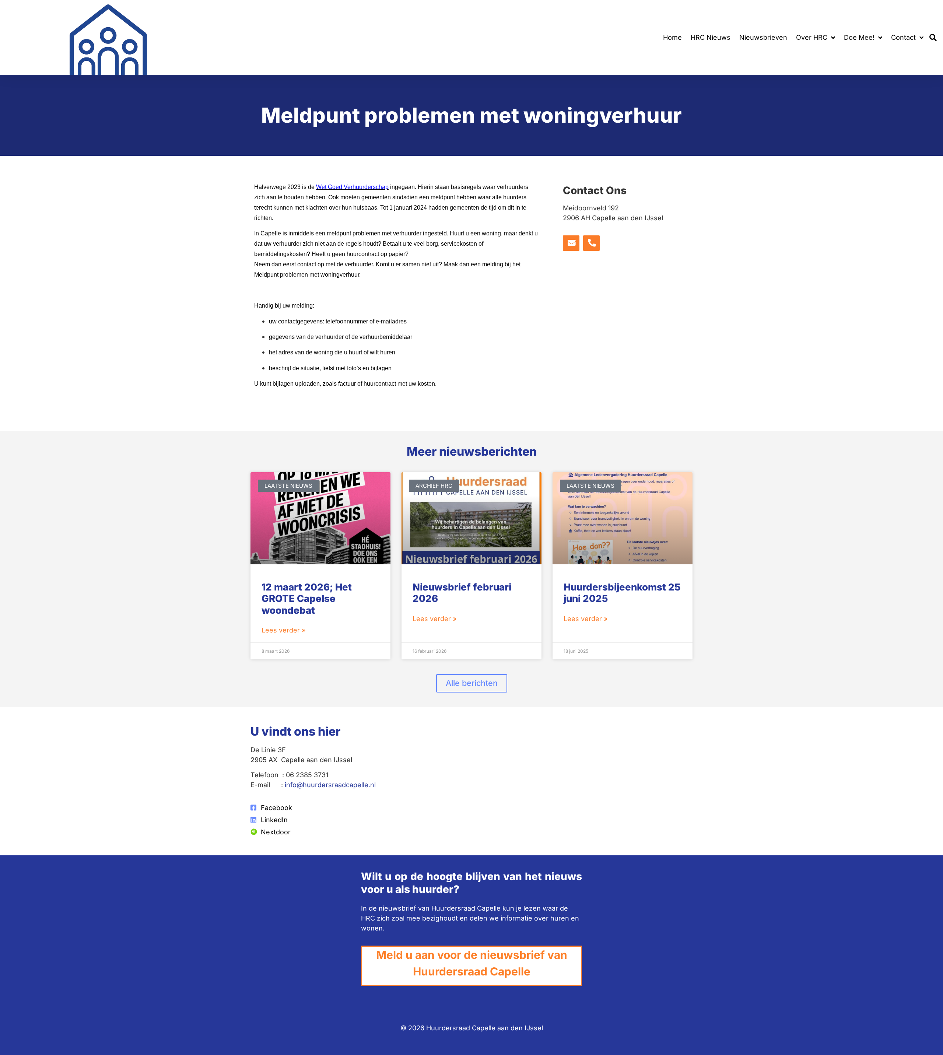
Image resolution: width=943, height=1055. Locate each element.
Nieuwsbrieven (763, 37)
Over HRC (811, 37)
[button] (933, 37)
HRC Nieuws (710, 37)
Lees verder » (283, 630)
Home (672, 37)
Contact (903, 37)
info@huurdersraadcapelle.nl (330, 785)
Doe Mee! (859, 37)
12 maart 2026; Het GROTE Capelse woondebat (307, 598)
